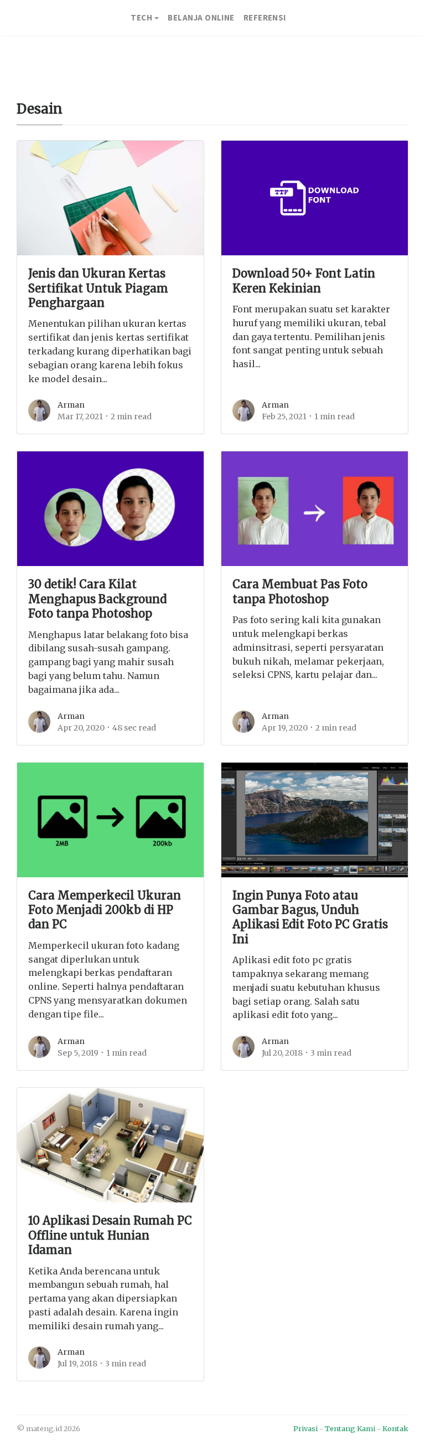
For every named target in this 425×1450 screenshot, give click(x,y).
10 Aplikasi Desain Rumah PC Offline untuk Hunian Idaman (110, 1235)
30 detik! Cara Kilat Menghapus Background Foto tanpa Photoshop (97, 599)
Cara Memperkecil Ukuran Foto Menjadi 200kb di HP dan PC (104, 910)
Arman (71, 405)
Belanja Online (201, 17)
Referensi (264, 17)
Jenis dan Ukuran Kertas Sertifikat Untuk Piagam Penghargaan (98, 288)
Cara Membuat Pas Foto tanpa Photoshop (299, 591)
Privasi (305, 1428)
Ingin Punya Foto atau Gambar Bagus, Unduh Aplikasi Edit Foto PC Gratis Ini (310, 917)
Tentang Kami (350, 1428)
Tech (141, 17)
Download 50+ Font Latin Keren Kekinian (303, 280)
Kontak (395, 1428)
